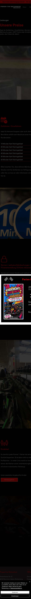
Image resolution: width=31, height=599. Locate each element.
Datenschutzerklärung (16, 588)
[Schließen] (29, 583)
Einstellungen (15, 596)
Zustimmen (15, 592)
